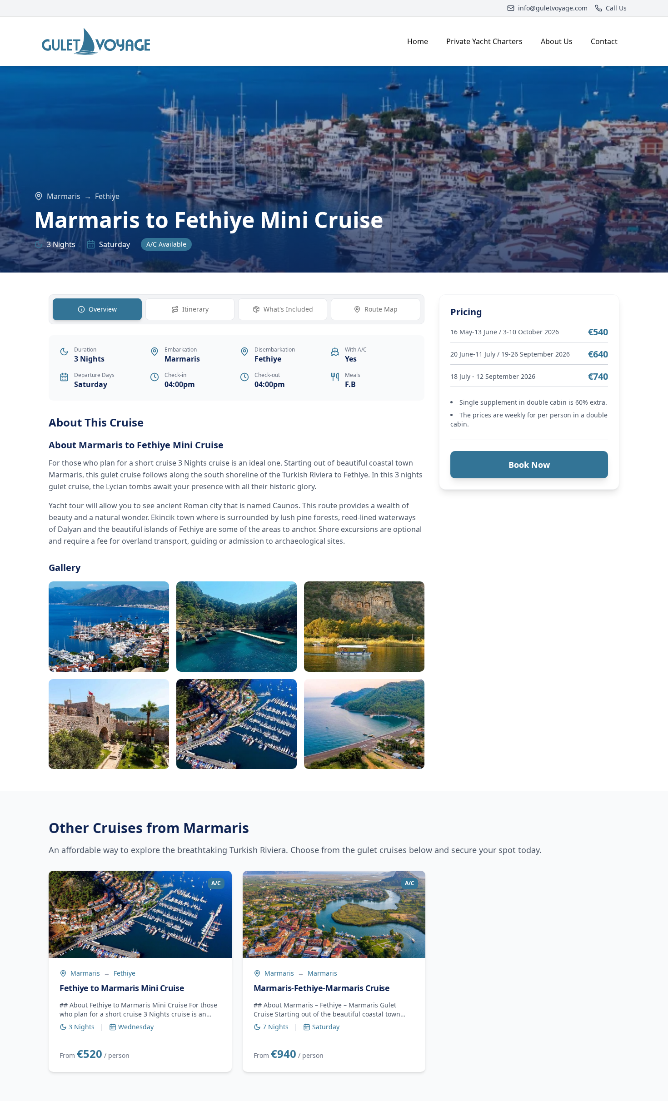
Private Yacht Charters (484, 41)
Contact (604, 41)
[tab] (97, 309)
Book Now (529, 464)
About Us (557, 41)
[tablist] (236, 309)
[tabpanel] (236, 592)
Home (417, 41)
